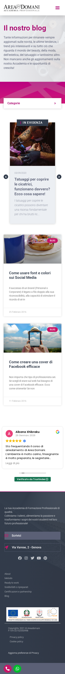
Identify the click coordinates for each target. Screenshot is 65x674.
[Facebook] (20, 558)
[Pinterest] (45, 558)
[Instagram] (26, 558)
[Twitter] (32, 558)
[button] (57, 7)
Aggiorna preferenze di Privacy (23, 653)
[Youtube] (39, 558)
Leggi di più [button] (12, 463)
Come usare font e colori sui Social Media (30, 275)
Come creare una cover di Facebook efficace (30, 364)
